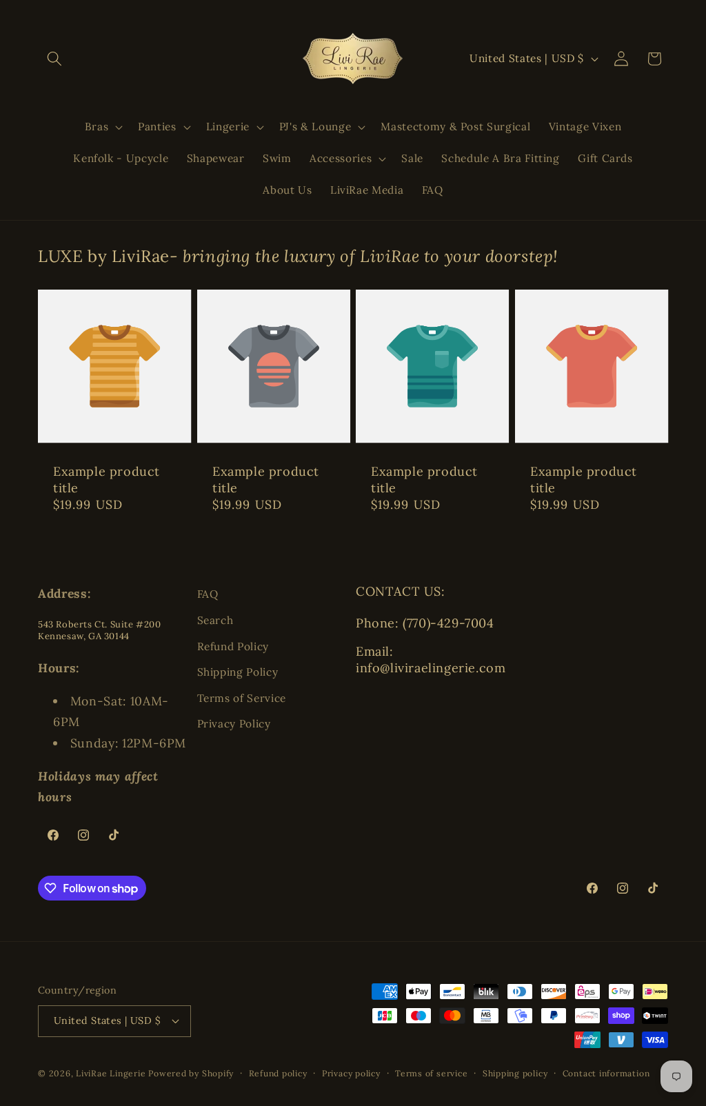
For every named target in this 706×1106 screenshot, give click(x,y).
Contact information (606, 1073)
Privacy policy (351, 1073)
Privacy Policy (234, 723)
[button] (54, 58)
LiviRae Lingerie (110, 1073)
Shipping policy (515, 1073)
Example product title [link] (106, 479)
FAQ (208, 594)
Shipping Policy (238, 671)
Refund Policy (233, 646)
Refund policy (278, 1073)
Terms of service (431, 1073)
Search (215, 620)
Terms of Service (242, 698)
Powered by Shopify (191, 1073)
